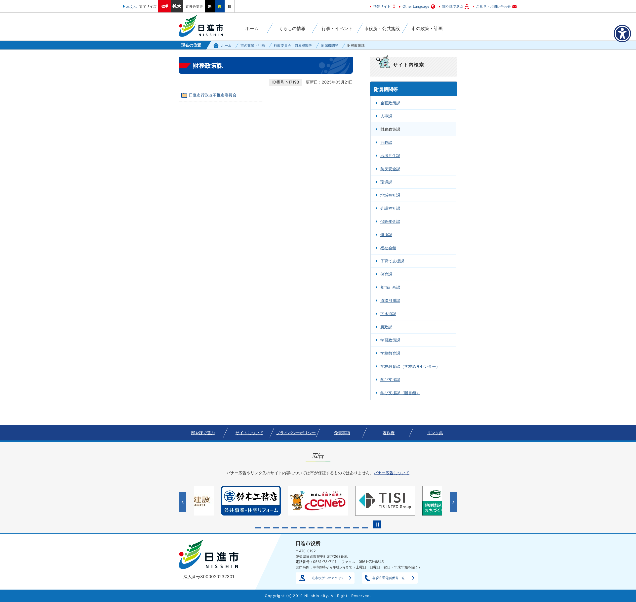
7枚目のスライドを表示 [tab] (312, 527)
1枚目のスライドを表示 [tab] (258, 527)
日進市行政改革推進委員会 (213, 94)
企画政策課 (390, 102)
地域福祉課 (390, 195)
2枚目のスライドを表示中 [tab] (267, 527)
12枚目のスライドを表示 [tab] (356, 527)
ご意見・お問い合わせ (493, 6)
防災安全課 (390, 168)
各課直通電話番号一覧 (388, 578)
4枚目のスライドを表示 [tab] (285, 527)
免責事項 (342, 432)
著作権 (389, 432)
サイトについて (249, 432)
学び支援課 (390, 379)
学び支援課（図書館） (400, 392)
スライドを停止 (377, 524)
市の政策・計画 (252, 45)
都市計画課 (390, 287)
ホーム (226, 45)
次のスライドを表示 (454, 502)
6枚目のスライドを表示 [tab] (303, 527)
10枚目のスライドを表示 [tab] (338, 527)
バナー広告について (391, 472)
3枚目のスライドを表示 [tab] (276, 527)
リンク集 (435, 432)
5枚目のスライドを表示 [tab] (294, 527)
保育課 (386, 274)
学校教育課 (390, 353)
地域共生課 (390, 155)
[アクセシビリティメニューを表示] (622, 33)
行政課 (386, 142)
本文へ (131, 6)
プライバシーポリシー (296, 432)
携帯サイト (382, 6)
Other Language (415, 6)
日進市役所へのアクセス (326, 578)
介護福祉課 (390, 208)
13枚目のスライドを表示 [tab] (365, 527)
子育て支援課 (392, 260)
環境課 (386, 181)
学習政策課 (390, 340)
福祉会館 (388, 247)
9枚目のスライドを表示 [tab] (329, 527)
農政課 (386, 326)
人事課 (386, 116)
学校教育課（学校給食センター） (410, 366)
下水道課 (388, 313)
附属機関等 (329, 45)
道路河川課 (390, 300)
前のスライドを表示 (183, 502)
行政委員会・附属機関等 (293, 45)
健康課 (386, 234)
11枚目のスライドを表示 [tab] (347, 527)
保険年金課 (390, 221)
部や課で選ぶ (452, 6)
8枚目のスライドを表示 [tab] (320, 527)
